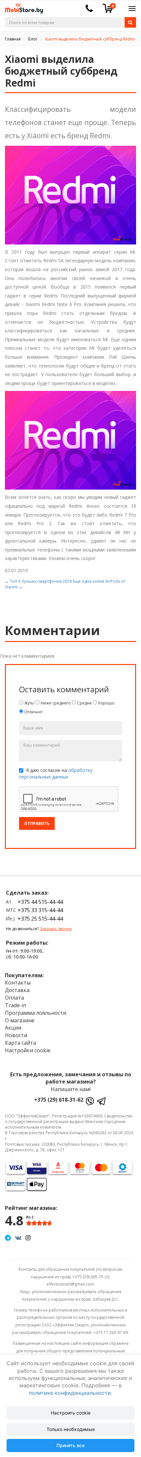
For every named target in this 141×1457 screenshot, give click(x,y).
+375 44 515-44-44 (40, 902)
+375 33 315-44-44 (40, 910)
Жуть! (28, 703)
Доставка (17, 990)
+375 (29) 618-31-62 (58, 1099)
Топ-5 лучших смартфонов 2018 (41, 581)
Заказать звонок (56, 929)
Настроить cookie (71, 1413)
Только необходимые (71, 1429)
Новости (16, 1035)
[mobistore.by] (21, 6)
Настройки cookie (27, 1050)
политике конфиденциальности (70, 1393)
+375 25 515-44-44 (40, 918)
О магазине (19, 1020)
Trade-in (15, 1005)
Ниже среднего (55, 703)
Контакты (17, 982)
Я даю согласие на (55, 773)
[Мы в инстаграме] (28, 1237)
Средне (84, 703)
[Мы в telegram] (8, 1237)
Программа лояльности (35, 1012)
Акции (13, 1027)
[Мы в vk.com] (18, 1237)
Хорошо (105, 703)
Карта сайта (20, 1042)
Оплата (14, 997)
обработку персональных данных (55, 773)
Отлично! (33, 712)
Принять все (70, 1445)
